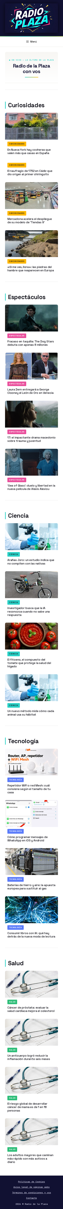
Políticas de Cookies (31, 1181)
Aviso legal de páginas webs (31, 1187)
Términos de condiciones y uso (31, 1192)
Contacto (31, 1198)
